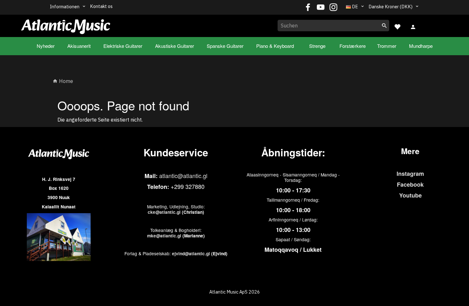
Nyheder (46, 45)
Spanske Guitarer (225, 45)
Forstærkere (352, 45)
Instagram (410, 173)
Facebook (410, 184)
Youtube (410, 195)
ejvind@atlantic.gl (191, 253)
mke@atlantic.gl (164, 236)
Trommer (386, 45)
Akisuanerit (79, 45)
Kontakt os (101, 6)
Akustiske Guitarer (174, 45)
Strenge (317, 45)
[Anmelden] (413, 26)
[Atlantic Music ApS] (65, 25)
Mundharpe (421, 45)
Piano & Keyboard (275, 45)
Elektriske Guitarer (122, 45)
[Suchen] (384, 25)
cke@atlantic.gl (164, 212)
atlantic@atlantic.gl (183, 175)
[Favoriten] (397, 26)
